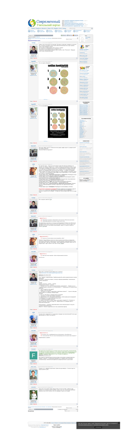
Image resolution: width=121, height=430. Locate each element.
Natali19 (81, 134)
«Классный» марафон (84, 58)
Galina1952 (82, 126)
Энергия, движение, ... (84, 112)
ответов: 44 (85, 77)
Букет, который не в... (84, 110)
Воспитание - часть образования (46, 38)
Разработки (38, 28)
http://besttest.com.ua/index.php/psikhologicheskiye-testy (51, 272)
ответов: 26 (85, 89)
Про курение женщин (84, 97)
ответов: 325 (85, 92)
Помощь (64, 28)
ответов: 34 (85, 59)
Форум (49, 28)
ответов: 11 (85, 56)
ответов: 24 (85, 53)
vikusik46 (81, 129)
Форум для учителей (31, 38)
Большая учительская (38, 38)
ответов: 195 (85, 83)
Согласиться (98, 427)
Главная (33, 28)
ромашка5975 (82, 121)
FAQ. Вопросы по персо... (85, 70)
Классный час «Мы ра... (84, 105)
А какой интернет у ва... (84, 94)
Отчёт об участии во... (84, 104)
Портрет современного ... (84, 85)
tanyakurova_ (82, 131)
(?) (87, 180)
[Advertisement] (60, 9)
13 (52, 349)
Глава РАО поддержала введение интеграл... (74, 20)
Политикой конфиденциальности (85, 424)
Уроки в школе (82, 76)
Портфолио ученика (68, 21)
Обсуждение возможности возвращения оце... (74, 24)
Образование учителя (84, 82)
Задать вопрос (74, 422)
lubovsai (81, 137)
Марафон (56, 28)
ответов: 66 (85, 95)
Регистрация (88, 37)
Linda (81, 125)
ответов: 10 (85, 80)
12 (52, 330)
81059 (81, 127)
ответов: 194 (85, 74)
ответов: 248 (85, 98)
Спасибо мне (82, 52)
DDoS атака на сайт (83, 55)
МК (52, 28)
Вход (86, 38)
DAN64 (81, 122)
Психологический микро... (85, 73)
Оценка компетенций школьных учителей (73, 23)
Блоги (60, 28)
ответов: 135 (85, 71)
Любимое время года (84, 88)
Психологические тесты (55, 38)
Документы (44, 28)
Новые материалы (67, 422)
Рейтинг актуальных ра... (84, 91)
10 (52, 270)
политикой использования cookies (101, 424)
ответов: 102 (85, 86)
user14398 (82, 132)
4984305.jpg (45, 99)
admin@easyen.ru (43, 427)
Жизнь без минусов (83, 61)
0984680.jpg (45, 141)
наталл (81, 123)
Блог (36, 56)
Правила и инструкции (59, 422)
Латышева (82, 120)
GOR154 (81, 133)
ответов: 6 (85, 50)
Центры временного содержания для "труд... (74, 25)
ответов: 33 (85, 62)
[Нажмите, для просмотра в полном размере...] (58, 94)
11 (52, 312)
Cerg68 (81, 128)
